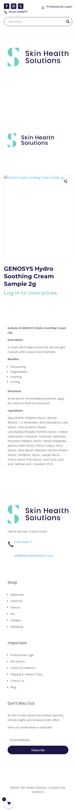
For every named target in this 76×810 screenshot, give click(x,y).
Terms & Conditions (23, 668)
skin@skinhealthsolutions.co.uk (33, 555)
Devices (15, 607)
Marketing (16, 626)
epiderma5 (17, 594)
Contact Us (17, 681)
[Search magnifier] (68, 21)
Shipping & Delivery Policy (26, 674)
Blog (13, 687)
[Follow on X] (20, 6)
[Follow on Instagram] (13, 6)
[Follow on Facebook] (6, 6)
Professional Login (22, 655)
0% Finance (17, 661)
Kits (12, 614)
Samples (15, 620)
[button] (65, 181)
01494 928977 (23, 542)
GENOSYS (16, 601)
